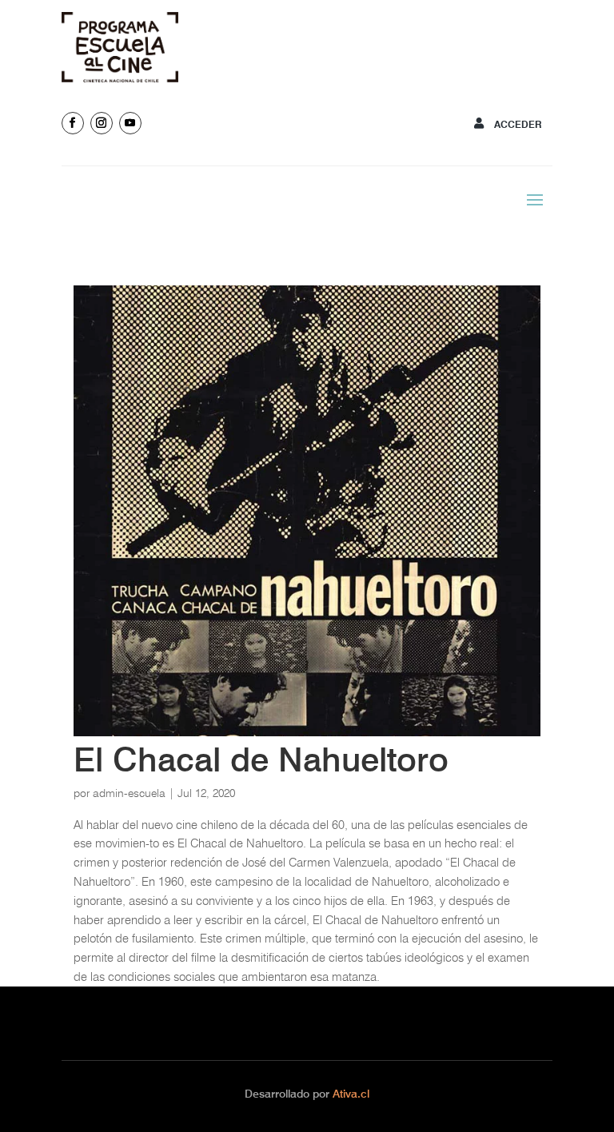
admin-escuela (129, 793)
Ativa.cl (351, 1093)
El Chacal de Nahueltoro (261, 759)
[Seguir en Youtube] (130, 123)
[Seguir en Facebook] (73, 123)
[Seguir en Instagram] (101, 123)
